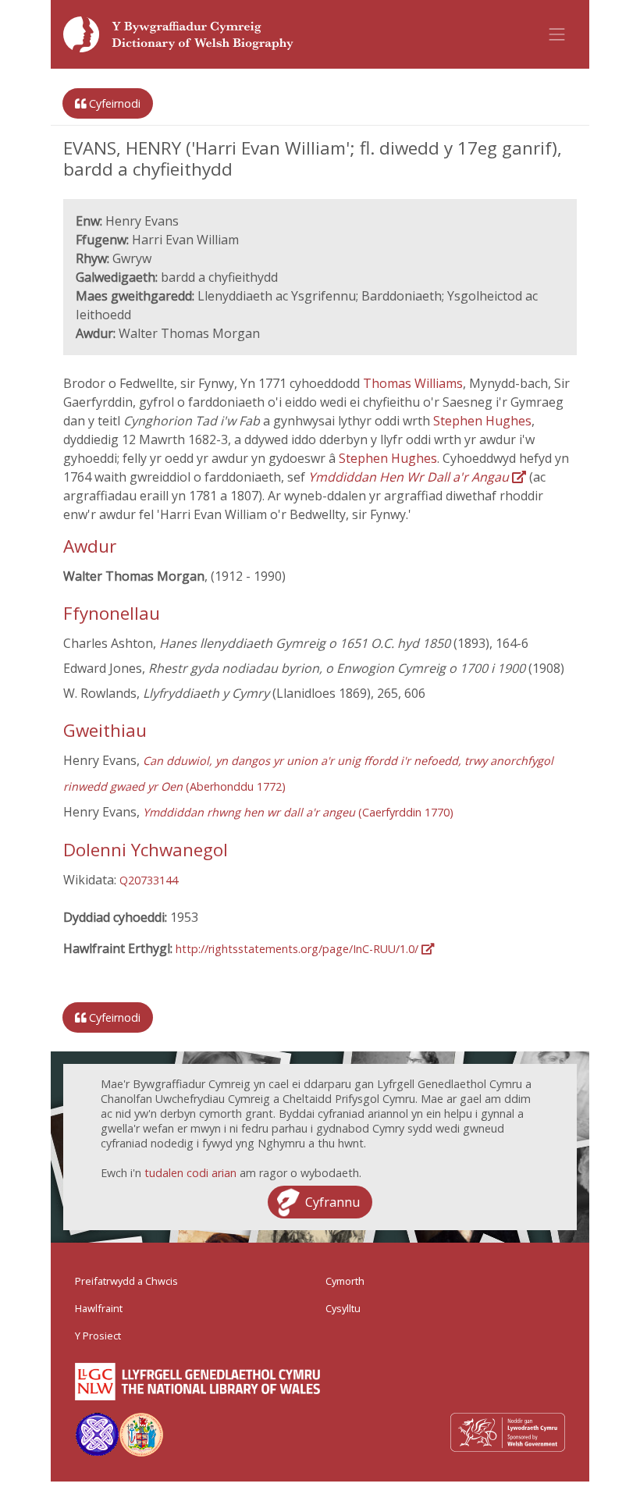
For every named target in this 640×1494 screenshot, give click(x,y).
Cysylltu (343, 1308)
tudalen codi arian (190, 1172)
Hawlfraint (99, 1308)
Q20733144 (148, 880)
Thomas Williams (413, 383)
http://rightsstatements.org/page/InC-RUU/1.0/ (298, 948)
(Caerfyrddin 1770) (298, 812)
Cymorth (344, 1281)
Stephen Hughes (482, 420)
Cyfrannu (332, 1202)
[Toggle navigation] (557, 34)
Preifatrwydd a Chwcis (126, 1281)
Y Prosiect (98, 1336)
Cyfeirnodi (113, 103)
